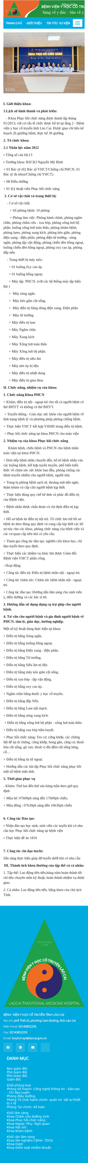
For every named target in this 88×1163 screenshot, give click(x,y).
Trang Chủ (14, 23)
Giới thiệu (34, 23)
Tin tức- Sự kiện (58, 23)
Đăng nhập (69, 4)
